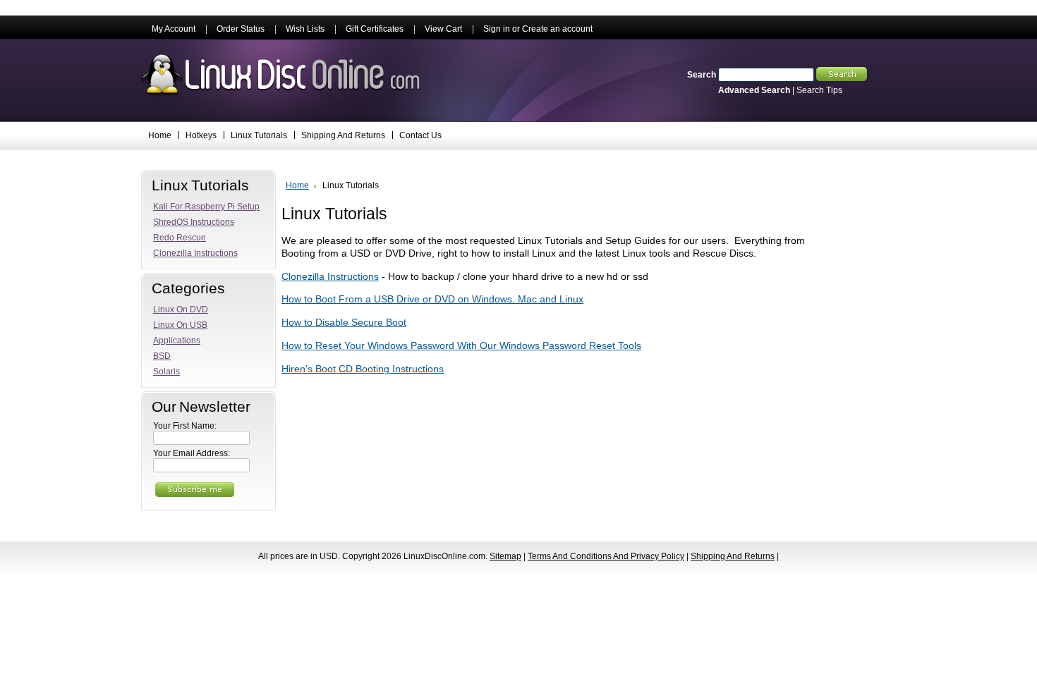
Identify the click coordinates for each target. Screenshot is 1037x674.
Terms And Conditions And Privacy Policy (606, 556)
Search (701, 75)
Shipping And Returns (733, 556)
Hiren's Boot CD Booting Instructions (362, 369)
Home (297, 185)
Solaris (166, 371)
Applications (176, 340)
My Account (173, 29)
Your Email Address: (191, 453)
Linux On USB (180, 325)
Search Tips (819, 90)
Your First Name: (185, 426)
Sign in (496, 29)
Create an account (557, 29)
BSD (162, 356)
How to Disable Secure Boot (343, 322)
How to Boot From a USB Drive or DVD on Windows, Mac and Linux (432, 299)
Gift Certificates (375, 29)
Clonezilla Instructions (330, 276)
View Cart (443, 29)
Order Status (241, 29)
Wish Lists (305, 29)
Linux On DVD (180, 309)
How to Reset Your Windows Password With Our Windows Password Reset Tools (461, 346)
